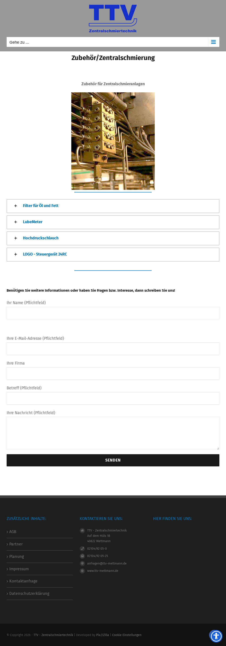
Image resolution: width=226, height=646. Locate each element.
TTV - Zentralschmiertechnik (53, 635)
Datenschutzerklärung (29, 593)
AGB (12, 531)
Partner (16, 544)
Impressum (19, 568)
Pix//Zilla (102, 635)
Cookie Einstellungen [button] (126, 635)
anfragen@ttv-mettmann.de (107, 563)
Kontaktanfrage (23, 581)
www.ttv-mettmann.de (102, 571)
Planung (16, 556)
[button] (113, 206)
